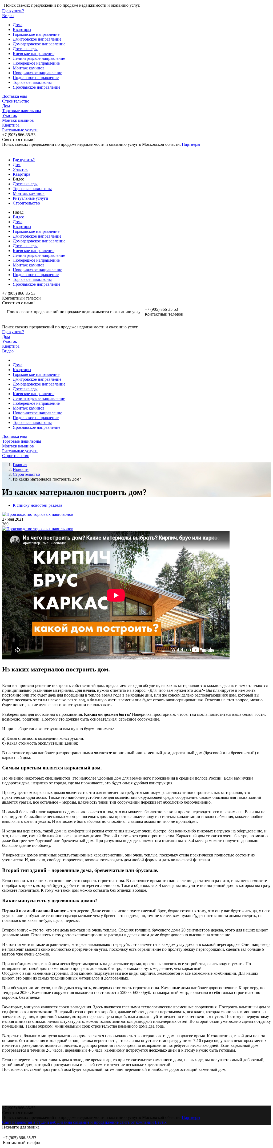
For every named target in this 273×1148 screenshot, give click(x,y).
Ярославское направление (36, 87)
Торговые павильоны (32, 82)
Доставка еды (25, 48)
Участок (9, 115)
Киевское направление (33, 53)
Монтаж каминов (29, 68)
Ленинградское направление (39, 58)
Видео (8, 15)
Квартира (10, 125)
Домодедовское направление (39, 44)
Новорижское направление (37, 72)
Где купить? (13, 11)
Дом (6, 106)
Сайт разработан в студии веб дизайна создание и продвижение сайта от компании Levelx (84, 1122)
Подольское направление (36, 77)
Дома (17, 24)
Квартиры (22, 29)
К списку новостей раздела (37, 505)
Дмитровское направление (37, 39)
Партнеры (191, 144)
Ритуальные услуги (20, 130)
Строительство (15, 101)
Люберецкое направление (36, 63)
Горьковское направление (36, 34)
